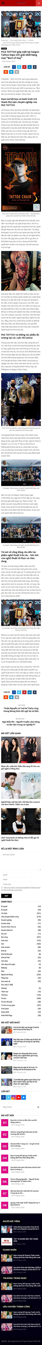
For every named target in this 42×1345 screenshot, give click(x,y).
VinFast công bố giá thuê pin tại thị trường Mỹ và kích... (23, 1133)
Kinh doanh (5, 947)
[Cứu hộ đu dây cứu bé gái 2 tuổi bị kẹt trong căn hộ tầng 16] (6, 1030)
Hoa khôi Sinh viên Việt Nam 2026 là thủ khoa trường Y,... (25, 1168)
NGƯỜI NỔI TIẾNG (11, 1221)
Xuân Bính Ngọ (6, 1015)
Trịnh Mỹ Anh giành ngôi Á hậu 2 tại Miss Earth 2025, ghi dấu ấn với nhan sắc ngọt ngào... (26, 1082)
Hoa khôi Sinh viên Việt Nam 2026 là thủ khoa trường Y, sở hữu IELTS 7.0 (27, 1296)
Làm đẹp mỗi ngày (8, 964)
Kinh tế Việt (5, 957)
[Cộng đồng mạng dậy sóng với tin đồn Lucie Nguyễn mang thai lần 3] (6, 1229)
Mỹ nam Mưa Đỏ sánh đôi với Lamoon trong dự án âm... (24, 1192)
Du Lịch (4, 934)
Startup (4, 988)
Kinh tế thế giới (6, 954)
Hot (2, 944)
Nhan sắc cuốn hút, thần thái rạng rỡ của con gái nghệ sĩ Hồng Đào (20, 767)
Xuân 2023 (5, 1012)
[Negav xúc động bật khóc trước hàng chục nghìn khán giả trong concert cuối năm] (6, 1056)
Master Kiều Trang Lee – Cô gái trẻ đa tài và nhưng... (24, 1144)
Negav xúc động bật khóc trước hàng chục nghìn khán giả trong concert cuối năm (25, 1056)
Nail (2, 971)
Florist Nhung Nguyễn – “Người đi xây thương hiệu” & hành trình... (24, 1180)
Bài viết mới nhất (10, 1022)
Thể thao (4, 995)
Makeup (4, 968)
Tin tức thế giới (6, 1002)
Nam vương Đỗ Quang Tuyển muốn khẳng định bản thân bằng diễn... (23, 1156)
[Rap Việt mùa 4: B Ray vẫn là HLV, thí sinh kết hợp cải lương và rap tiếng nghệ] (6, 1042)
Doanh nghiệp (6, 920)
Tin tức (3, 998)
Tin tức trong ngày (8, 1005)
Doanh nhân (5, 923)
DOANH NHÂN (9, 1250)
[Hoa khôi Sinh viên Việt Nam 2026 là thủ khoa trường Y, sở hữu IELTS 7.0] (6, 1270)
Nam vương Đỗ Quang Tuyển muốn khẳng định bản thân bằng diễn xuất (27, 1284)
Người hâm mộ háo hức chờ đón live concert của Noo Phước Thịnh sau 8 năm (20, 803)
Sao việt (4, 985)
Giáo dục (4, 940)
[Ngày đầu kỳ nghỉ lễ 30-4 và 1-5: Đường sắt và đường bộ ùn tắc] (6, 1070)
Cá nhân (4, 48)
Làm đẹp (4, 961)
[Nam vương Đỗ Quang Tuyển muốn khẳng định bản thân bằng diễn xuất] (6, 1258)
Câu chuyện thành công (10, 917)
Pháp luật (4, 978)
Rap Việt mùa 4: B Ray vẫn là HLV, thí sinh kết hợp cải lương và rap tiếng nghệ (27, 1042)
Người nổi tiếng (7, 975)
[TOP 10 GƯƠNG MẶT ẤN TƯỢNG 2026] (6, 1241)
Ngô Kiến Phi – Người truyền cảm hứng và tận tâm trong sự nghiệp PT (21, 723)
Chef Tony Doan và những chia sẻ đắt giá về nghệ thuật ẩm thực (20, 839)
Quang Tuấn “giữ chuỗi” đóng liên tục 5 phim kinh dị (25, 1203)
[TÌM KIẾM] (38, 1107)
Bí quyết (4, 906)
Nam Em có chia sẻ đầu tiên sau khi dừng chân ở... (23, 1121)
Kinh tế (3, 951)
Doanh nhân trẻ (7, 930)
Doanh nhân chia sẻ (8, 927)
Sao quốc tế (5, 981)
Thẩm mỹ (4, 992)
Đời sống (4, 937)
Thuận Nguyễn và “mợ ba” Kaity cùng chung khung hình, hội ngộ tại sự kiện (21, 710)
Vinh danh (5, 1009)
